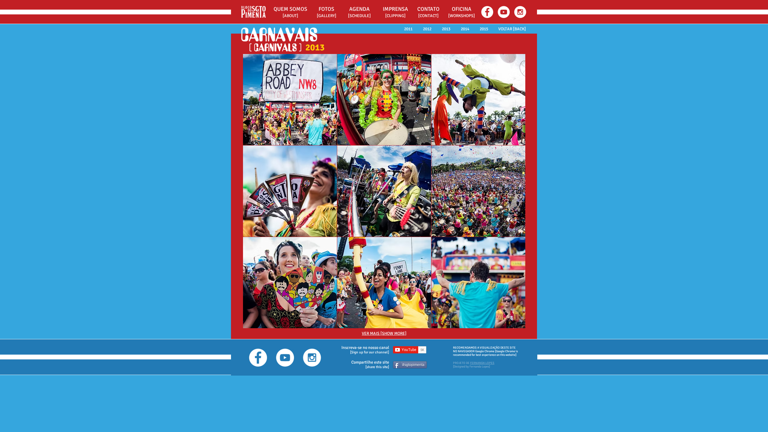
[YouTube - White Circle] (504, 12)
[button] (461, 9)
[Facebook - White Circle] (487, 12)
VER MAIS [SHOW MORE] (384, 333)
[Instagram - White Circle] (520, 12)
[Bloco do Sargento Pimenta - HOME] (253, 12)
